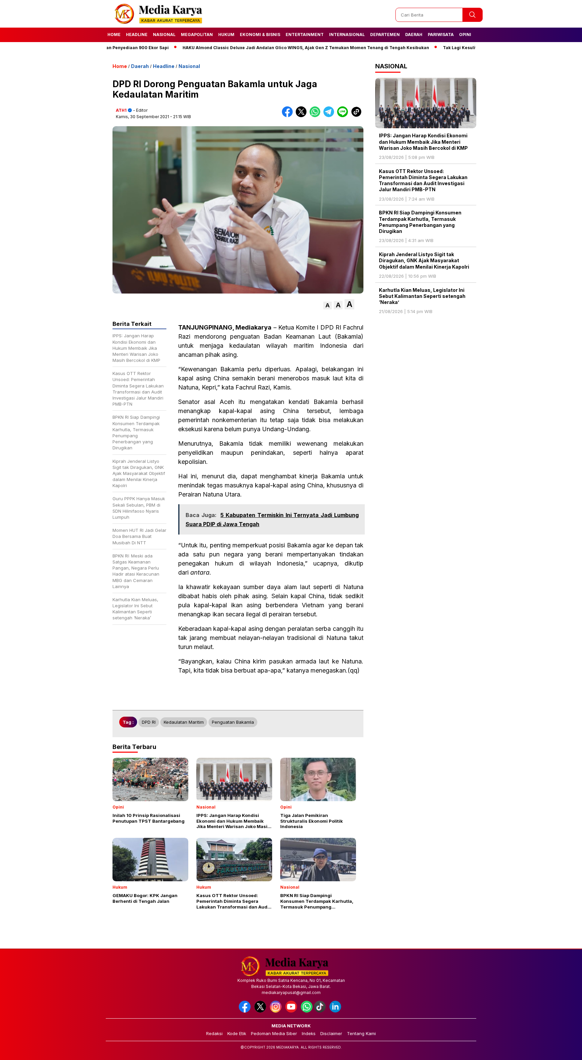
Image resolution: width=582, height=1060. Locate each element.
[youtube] (292, 1011)
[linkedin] (336, 1011)
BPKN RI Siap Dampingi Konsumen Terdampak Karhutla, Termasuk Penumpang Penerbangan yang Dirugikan (420, 222)
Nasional (164, 34)
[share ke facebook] (289, 115)
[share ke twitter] (303, 115)
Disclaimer (331, 1033)
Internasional (347, 34)
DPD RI (149, 722)
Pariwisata (441, 34)
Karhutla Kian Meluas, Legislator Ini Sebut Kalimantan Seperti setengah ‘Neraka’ (422, 296)
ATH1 (121, 110)
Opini (465, 34)
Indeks (309, 1033)
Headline (137, 34)
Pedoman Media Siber (274, 1033)
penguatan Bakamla (233, 722)
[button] (327, 305)
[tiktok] (321, 1011)
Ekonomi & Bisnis (260, 34)
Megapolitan (197, 34)
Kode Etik (236, 1033)
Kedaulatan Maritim (184, 722)
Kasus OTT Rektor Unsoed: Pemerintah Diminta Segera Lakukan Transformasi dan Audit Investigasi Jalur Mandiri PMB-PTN (423, 180)
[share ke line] (344, 115)
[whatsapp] (307, 1011)
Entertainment (305, 34)
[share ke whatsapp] (316, 115)
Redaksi (214, 1033)
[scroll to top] (558, 1049)
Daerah (413, 34)
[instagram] (277, 1011)
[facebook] (246, 1011)
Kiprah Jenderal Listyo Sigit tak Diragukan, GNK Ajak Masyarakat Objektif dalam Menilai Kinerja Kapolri (424, 260)
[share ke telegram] (330, 115)
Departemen (385, 34)
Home (114, 34)
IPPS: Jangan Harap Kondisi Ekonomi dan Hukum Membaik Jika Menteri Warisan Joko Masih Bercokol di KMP (423, 141)
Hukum (226, 34)
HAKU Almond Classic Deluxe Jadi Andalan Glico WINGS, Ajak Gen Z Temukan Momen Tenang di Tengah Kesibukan (276, 47)
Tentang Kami (361, 1033)
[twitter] (261, 1011)
